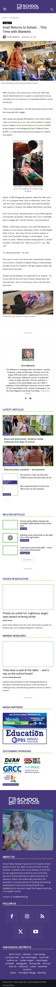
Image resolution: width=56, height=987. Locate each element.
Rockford (27, 969)
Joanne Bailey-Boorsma (12, 677)
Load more (27, 560)
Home (5, 18)
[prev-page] (4, 501)
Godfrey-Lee (12, 960)
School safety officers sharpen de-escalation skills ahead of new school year (36, 523)
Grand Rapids (42, 960)
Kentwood (23, 966)
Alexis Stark (7, 620)
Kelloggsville (14, 18)
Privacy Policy (8, 985)
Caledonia (27, 954)
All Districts (25, 540)
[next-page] (8, 501)
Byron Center (15, 954)
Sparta (6, 434)
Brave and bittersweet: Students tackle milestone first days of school (23, 440)
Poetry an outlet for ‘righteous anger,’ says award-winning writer (25, 615)
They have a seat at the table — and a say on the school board (36, 549)
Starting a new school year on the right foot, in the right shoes (36, 536)
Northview (43, 966)
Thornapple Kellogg (27, 972)
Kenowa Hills (35, 963)
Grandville (10, 963)
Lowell (33, 966)
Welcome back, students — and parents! (24, 469)
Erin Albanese (14, 37)
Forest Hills (44, 957)
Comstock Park (12, 957)
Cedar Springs (39, 954)
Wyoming (41, 972)
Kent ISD (23, 529)
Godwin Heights (10, 464)
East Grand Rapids (7, 482)
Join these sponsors (11, 784)
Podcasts (7, 494)
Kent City (46, 963)
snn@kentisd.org (20, 896)
